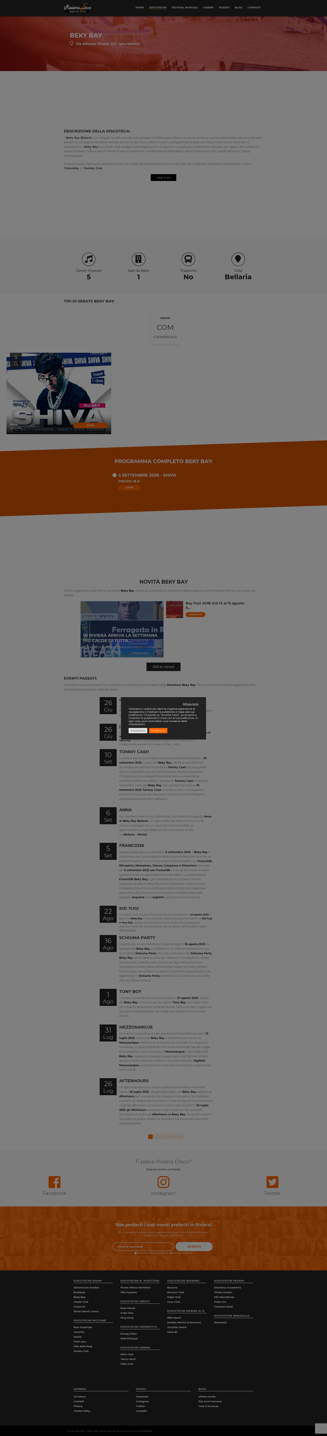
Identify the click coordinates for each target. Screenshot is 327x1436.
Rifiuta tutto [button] (190, 704)
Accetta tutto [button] (158, 730)
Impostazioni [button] (138, 730)
